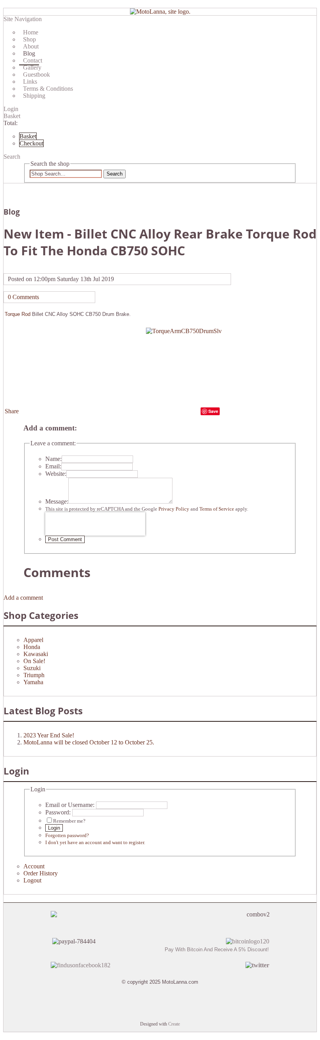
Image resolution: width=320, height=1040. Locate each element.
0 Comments (23, 297)
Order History (40, 873)
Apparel (33, 640)
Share (12, 411)
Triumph (33, 675)
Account (33, 866)
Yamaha (33, 682)
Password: (58, 812)
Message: (56, 501)
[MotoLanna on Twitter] (257, 965)
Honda (31, 647)
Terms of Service (216, 509)
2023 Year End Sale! (48, 735)
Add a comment (23, 597)
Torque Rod (17, 314)
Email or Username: (69, 805)
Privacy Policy (173, 509)
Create (174, 1024)
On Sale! (34, 661)
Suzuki (32, 668)
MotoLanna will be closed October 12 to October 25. (88, 742)
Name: (53, 458)
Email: (53, 466)
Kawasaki (35, 654)
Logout (32, 880)
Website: (55, 473)
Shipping (34, 95)
